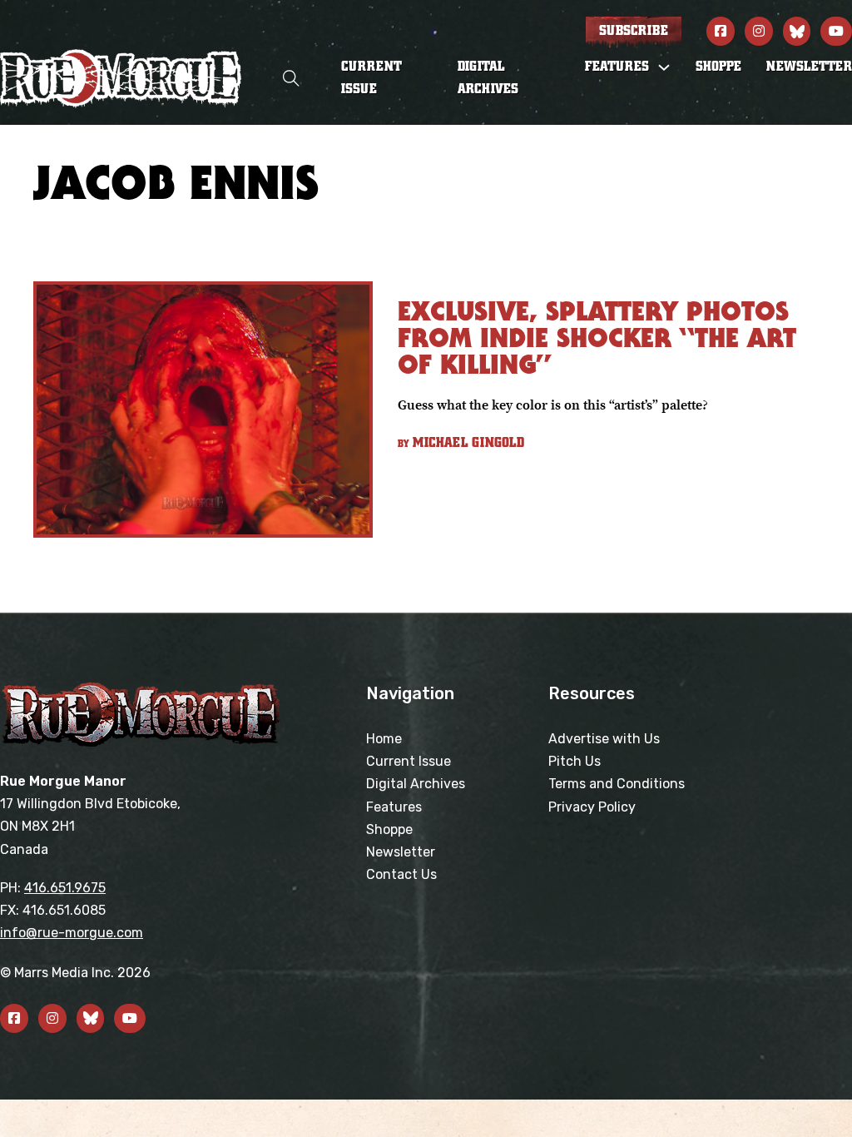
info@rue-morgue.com (71, 933)
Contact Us (401, 874)
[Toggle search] (291, 78)
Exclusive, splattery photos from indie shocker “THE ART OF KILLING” (597, 337)
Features (394, 807)
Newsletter (809, 66)
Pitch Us (574, 761)
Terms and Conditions (616, 784)
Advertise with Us (604, 739)
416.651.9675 (65, 888)
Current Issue (371, 78)
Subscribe (633, 30)
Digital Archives (488, 78)
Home (384, 739)
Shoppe (718, 66)
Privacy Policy (592, 807)
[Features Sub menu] (664, 67)
